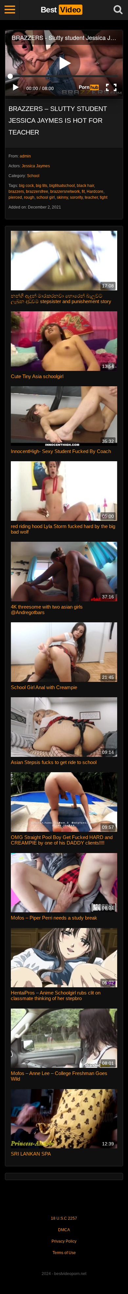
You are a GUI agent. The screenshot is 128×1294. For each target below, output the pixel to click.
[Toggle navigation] (10, 10)
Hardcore (95, 191)
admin (25, 156)
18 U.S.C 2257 (64, 1218)
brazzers (16, 191)
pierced (15, 197)
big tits (41, 185)
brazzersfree (37, 191)
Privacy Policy (64, 1241)
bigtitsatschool (62, 185)
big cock (26, 185)
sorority (76, 197)
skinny (62, 197)
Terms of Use (64, 1252)
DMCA (64, 1230)
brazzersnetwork (65, 191)
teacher (91, 197)
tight (103, 197)
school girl (45, 197)
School (33, 175)
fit (83, 191)
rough (29, 197)
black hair (85, 185)
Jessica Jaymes (36, 166)
